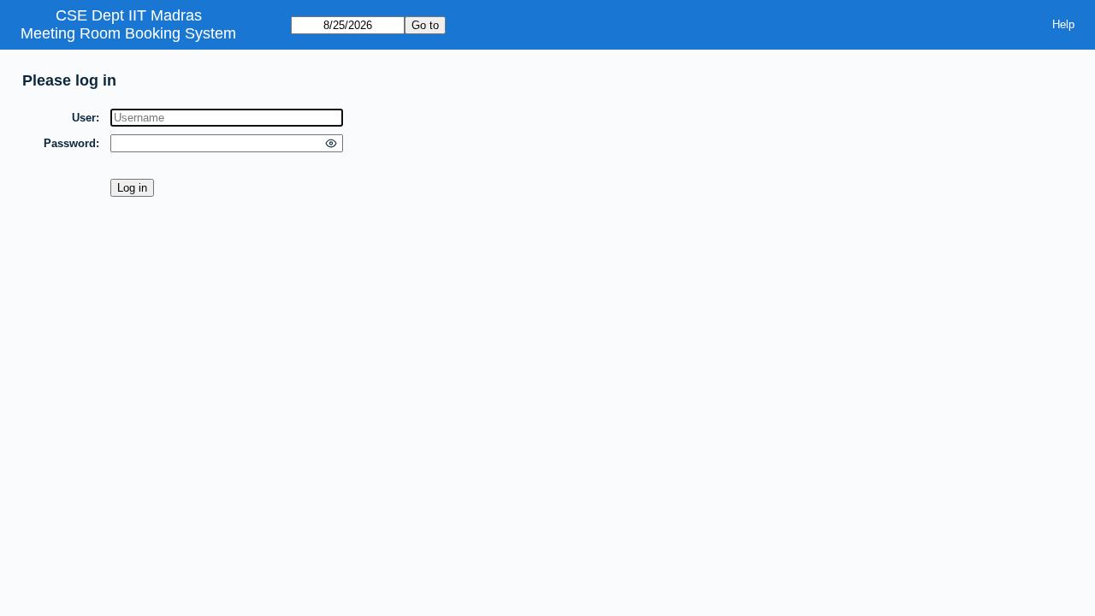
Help (1063, 24)
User (84, 117)
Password (70, 143)
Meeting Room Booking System (128, 33)
